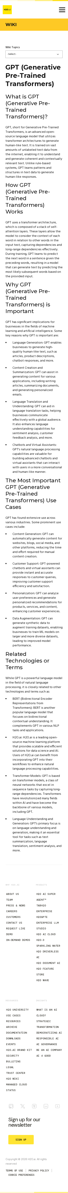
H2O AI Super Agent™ (46, 896)
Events (11, 1044)
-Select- (11, 54)
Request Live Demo (15, 931)
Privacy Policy (39, 1170)
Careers (11, 911)
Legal (10, 1067)
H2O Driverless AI (47, 954)
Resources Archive (13, 1024)
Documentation (16, 1032)
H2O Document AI (48, 963)
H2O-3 (40, 940)
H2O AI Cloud (46, 934)
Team (9, 899)
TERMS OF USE (14, 1170)
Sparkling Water (48, 945)
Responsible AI (47, 1038)
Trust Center (15, 1073)
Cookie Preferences (21, 1174)
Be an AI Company (49, 1050)
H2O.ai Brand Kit (19, 1050)
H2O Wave (42, 980)
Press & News (15, 905)
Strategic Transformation (47, 1024)
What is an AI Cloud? (46, 1012)
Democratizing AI (49, 1032)
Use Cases (13, 1015)
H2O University (17, 1009)
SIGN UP (21, 1139)
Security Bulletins (13, 1058)
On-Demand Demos (18, 940)
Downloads (13, 1038)
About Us (12, 894)
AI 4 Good (43, 1055)
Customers (13, 917)
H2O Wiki (12, 1078)
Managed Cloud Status (16, 1087)
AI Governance (46, 1044)
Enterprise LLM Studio (47, 925)
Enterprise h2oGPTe (44, 914)
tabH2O (41, 905)
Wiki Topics (12, 47)
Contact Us (14, 922)
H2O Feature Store (45, 971)
